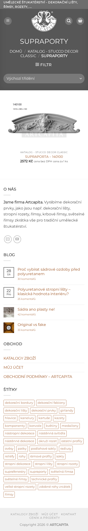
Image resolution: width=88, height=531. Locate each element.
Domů (16, 51)
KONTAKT (68, 514)
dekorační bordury (19, 402)
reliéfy (9, 456)
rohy (22, 456)
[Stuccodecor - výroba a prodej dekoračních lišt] (44, 21)
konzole (35, 426)
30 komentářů (36, 279)
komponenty (15, 426)
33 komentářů (32, 330)
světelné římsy (16, 479)
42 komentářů (32, 314)
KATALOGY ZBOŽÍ (20, 358)
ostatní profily (71, 441)
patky (22, 448)
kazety (59, 418)
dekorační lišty (16, 410)
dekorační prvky (43, 410)
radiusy (65, 448)
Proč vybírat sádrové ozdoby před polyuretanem (49, 271)
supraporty (38, 471)
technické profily (44, 479)
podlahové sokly (43, 448)
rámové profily (41, 456)
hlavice (10, 418)
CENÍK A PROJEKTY (44, 517)
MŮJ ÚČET (13, 367)
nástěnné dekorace (19, 441)
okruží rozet (48, 441)
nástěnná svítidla (52, 433)
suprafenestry (15, 471)
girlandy (66, 410)
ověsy (9, 448)
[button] (8, 21)
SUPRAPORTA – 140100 (44, 157)
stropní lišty (44, 464)
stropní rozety (67, 464)
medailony (70, 426)
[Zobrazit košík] (80, 21)
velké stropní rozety (20, 486)
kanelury (27, 418)
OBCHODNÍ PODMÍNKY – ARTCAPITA (38, 376)
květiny (51, 426)
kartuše (44, 418)
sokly (60, 456)
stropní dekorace (18, 464)
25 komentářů (36, 299)
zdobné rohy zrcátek (54, 486)
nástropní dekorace (19, 433)
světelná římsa (62, 471)
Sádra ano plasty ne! (36, 309)
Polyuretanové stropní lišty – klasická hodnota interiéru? (44, 291)
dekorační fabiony (51, 402)
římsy (9, 494)
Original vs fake (32, 324)
